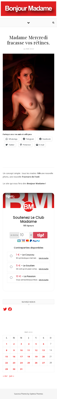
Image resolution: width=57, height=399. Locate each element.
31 (21, 369)
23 (14, 362)
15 (6, 356)
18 (28, 356)
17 (21, 356)
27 (43, 362)
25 (28, 362)
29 (6, 369)
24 (21, 362)
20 (43, 356)
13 (43, 350)
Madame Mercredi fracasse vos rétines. (28, 40)
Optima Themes (36, 394)
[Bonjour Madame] (28, 8)
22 (6, 362)
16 (14, 356)
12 (36, 350)
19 (36, 356)
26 (36, 362)
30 (14, 369)
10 (21, 350)
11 (28, 350)
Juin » (11, 376)
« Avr (5, 376)
